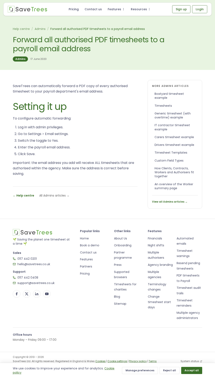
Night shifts (156, 245)
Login (200, 9)
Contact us (93, 9)
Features (114, 9)
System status (190, 361)
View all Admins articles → (169, 201)
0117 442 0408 (27, 277)
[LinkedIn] (37, 294)
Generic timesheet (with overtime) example (173, 115)
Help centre (21, 29)
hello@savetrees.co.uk (33, 264)
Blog (117, 296)
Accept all (192, 370)
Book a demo (89, 245)
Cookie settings (117, 361)
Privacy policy (138, 361)
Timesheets (163, 106)
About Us (120, 238)
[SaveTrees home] (27, 9)
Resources (139, 9)
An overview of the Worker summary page (174, 186)
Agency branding (160, 265)
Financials (155, 238)
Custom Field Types (169, 160)
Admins (40, 29)
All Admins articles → (54, 195)
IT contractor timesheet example (172, 127)
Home (84, 238)
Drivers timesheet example (174, 145)
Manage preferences (140, 370)
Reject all (169, 370)
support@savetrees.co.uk (36, 283)
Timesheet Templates (171, 152)
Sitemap (120, 304)
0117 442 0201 (27, 259)
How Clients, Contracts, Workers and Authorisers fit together (174, 172)
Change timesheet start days (159, 301)
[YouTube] (47, 294)
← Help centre (23, 195)
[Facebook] (16, 294)
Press (118, 265)
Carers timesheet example (174, 137)
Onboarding (122, 245)
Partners (86, 266)
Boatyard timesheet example (169, 96)
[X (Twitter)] (26, 294)
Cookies (100, 361)
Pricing (74, 9)
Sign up (181, 9)
